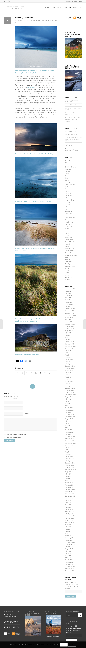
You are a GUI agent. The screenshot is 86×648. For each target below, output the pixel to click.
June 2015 (68, 335)
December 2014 (70, 342)
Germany (68, 193)
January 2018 (69, 302)
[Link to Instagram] (9, 1)
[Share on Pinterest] (31, 373)
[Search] (80, 7)
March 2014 (69, 359)
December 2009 (70, 463)
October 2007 (69, 520)
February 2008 (69, 511)
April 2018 (68, 300)
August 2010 (69, 445)
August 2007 (69, 525)
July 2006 (68, 551)
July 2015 (68, 333)
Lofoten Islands (70, 218)
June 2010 (68, 450)
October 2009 (69, 467)
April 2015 (68, 337)
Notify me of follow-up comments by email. (17, 434)
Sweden (67, 259)
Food (66, 189)
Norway (67, 233)
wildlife (67, 279)
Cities (67, 178)
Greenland (68, 196)
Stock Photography (71, 255)
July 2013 (68, 373)
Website (27, 413)
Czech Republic (70, 185)
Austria (67, 160)
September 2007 (70, 522)
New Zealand (69, 226)
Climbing (68, 180)
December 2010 (70, 436)
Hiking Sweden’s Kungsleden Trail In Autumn (72, 149)
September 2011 (70, 417)
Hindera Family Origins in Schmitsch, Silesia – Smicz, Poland (73, 139)
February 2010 (69, 458)
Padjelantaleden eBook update (72, 105)
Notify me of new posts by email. (14, 437)
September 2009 (70, 469)
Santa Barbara (69, 251)
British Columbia (70, 167)
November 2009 (70, 465)
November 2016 (70, 311)
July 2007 (68, 527)
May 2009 (68, 478)
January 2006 (69, 564)
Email (26, 407)
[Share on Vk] (45, 373)
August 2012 (69, 397)
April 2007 (68, 533)
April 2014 (68, 357)
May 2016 (68, 320)
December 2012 (70, 388)
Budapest (68, 169)
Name (26, 402)
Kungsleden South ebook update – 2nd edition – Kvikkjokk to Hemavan (73, 119)
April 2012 (68, 406)
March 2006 (69, 560)
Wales (67, 275)
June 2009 (68, 476)
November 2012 (70, 390)
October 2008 (69, 494)
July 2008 (68, 500)
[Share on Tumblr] (40, 373)
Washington (69, 277)
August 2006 (69, 549)
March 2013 (69, 381)
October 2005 (69, 571)
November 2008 (70, 492)
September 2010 (70, 443)
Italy (66, 207)
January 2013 (69, 386)
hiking (67, 198)
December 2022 (70, 289)
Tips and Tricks (70, 266)
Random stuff (69, 248)
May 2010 (68, 452)
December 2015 (70, 324)
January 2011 (69, 434)
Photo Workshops (71, 242)
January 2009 (69, 487)
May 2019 (68, 298)
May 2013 (68, 377)
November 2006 (70, 544)
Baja (66, 162)
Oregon (67, 235)
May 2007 (68, 531)
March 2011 (69, 430)
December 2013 (70, 366)
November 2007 (70, 518)
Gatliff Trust (31, 87)
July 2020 (68, 293)
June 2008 (68, 503)
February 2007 (69, 538)
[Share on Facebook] (17, 373)
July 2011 (68, 421)
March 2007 (69, 536)
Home (75, 1)
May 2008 (68, 505)
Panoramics (69, 237)
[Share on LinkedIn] (36, 373)
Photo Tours (69, 240)
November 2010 (70, 439)
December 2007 (70, 516)
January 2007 (69, 540)
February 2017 (69, 304)
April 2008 (68, 507)
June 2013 (68, 375)
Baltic (67, 165)
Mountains (68, 224)
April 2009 (68, 481)
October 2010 (69, 441)
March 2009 (69, 483)
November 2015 (70, 326)
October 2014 (69, 344)
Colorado (68, 182)
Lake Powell (68, 211)
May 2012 (68, 403)
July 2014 (68, 350)
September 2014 (70, 346)
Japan (67, 209)
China (67, 176)
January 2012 (69, 412)
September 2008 (70, 496)
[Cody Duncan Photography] (14, 7)
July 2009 (68, 474)
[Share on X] (22, 373)
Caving (67, 173)
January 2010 (69, 461)
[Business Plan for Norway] (1, 324)
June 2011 (68, 423)
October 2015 (69, 328)
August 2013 (69, 370)
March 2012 (69, 408)
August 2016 (69, 317)
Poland (67, 244)
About (80, 1)
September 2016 (70, 315)
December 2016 (70, 309)
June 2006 (68, 553)
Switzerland (68, 262)
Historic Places (69, 200)
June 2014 (68, 353)
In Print (67, 202)
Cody (16, 22)
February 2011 (69, 432)
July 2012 (68, 399)
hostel (44, 83)
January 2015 (69, 339)
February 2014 (69, 362)
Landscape (35, 20)
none (66, 231)
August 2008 (69, 498)
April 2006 (68, 558)
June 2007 (68, 529)
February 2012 (69, 410)
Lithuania (68, 215)
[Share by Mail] (54, 373)
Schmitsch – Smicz (73, 134)
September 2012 (70, 395)
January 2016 (69, 322)
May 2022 (68, 291)
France (67, 191)
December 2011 (70, 414)
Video (67, 273)
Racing (67, 246)
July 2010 (68, 447)
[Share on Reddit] (49, 373)
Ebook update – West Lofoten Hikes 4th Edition (11, 626)
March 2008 (69, 509)
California (68, 171)
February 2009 (69, 485)
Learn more (72, 644)
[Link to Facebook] (7, 1)
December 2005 (70, 566)
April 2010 (68, 454)
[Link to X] (4, 1)
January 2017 (69, 306)
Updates (68, 270)
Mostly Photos (42, 20)
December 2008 (70, 489)
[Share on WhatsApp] (27, 373)
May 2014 (68, 355)
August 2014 (69, 348)
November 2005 (70, 569)
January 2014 (69, 364)
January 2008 (69, 514)
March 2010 (69, 456)
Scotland (48, 20)
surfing (67, 257)
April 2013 (68, 379)
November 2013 (70, 368)
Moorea (67, 220)
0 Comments (27, 20)
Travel (52, 20)
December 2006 (70, 542)
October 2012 (69, 392)
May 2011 (68, 425)
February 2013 (69, 384)
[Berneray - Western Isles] (7, 20)
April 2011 (68, 428)
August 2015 (69, 331)
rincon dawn (73, 131)
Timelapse (68, 264)
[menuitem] (76, 1)
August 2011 (69, 419)
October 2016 (69, 313)
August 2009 (69, 472)
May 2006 (68, 555)
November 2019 (70, 295)
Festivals (68, 187)
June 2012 (68, 401)
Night (67, 229)
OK (63, 644)
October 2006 (69, 547)
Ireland (67, 204)
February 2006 (69, 562)
